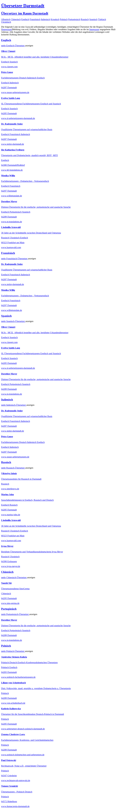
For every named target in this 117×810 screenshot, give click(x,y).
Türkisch (102, 19)
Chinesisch (16, 19)
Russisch (85, 19)
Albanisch (5, 19)
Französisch (35, 19)
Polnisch (64, 19)
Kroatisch (55, 19)
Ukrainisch (6, 22)
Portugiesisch (74, 19)
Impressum (7, 29)
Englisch (25, 19)
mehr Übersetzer (13, 45)
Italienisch (45, 19)
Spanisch (93, 19)
